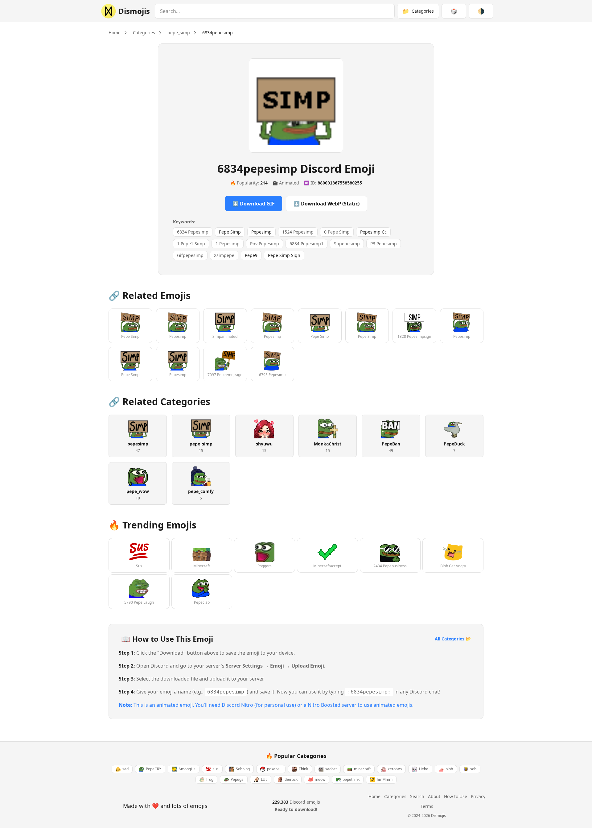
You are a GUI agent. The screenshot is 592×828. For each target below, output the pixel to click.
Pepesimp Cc (373, 232)
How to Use (455, 796)
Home (115, 32)
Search (417, 796)
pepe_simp (178, 32)
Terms (427, 806)
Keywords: (184, 222)
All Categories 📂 (453, 639)
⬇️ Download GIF (253, 203)
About (434, 796)
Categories (144, 32)
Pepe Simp (230, 232)
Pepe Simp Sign (284, 255)
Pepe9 (251, 255)
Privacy (478, 796)
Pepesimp (261, 232)
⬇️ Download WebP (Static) (327, 203)
